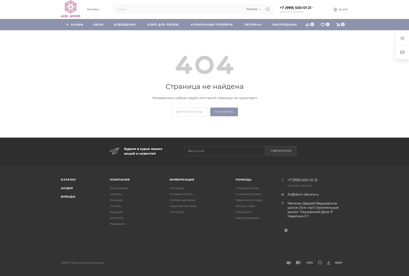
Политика (177, 212)
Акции (67, 188)
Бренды (68, 196)
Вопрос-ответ (245, 206)
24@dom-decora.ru (303, 194)
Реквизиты (118, 224)
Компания (120, 179)
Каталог (68, 179)
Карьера (116, 212)
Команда (116, 200)
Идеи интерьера (247, 218)
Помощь (244, 179)
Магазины (177, 188)
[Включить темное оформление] (323, 9)
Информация (182, 179)
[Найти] (267, 9)
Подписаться (281, 150)
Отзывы (115, 206)
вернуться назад (189, 111)
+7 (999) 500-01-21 (295, 8)
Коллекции (244, 212)
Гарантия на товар (183, 206)
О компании (119, 188)
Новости (116, 194)
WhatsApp (286, 230)
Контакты (117, 218)
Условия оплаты (181, 194)
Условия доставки (182, 200)
